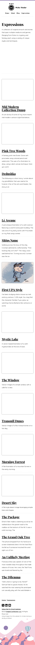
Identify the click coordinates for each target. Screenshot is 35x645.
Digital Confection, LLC (14, 611)
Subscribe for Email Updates (11, 609)
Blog (18, 13)
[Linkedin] (6, 605)
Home (7, 13)
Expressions (25, 13)
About (13, 13)
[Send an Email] (9, 605)
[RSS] (3, 605)
